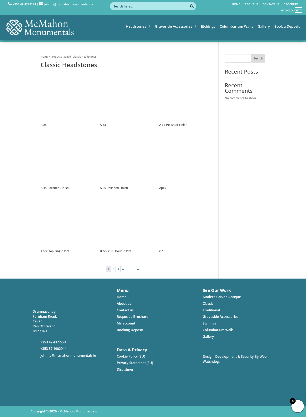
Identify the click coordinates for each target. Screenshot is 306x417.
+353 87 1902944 (53, 348)
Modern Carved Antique (222, 297)
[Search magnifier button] (192, 6)
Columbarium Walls (236, 27)
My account (289, 10)
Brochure (291, 4)
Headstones (136, 27)
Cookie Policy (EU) (131, 356)
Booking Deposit (130, 330)
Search (258, 58)
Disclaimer (125, 369)
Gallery (264, 27)
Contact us (271, 4)
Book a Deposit (287, 27)
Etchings (208, 27)
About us (251, 4)
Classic (208, 303)
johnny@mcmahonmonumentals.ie (68, 355)
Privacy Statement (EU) (135, 362)
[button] (298, 9)
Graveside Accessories (173, 27)
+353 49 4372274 (24, 4)
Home (236, 4)
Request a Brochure (132, 316)
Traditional (211, 310)
